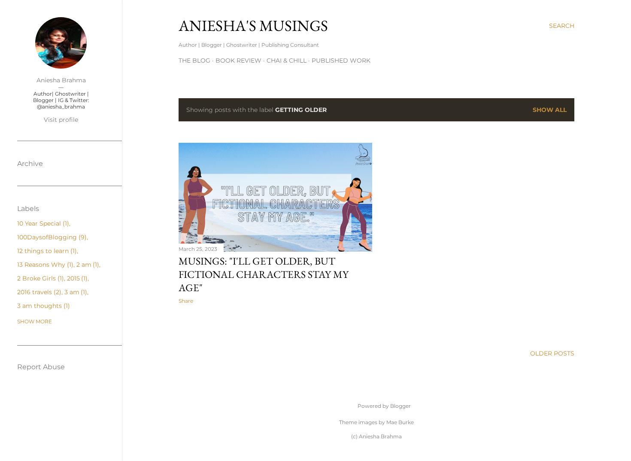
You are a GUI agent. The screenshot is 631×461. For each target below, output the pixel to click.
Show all (550, 110)
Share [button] (186, 301)
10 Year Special (42, 223)
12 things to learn (46, 251)
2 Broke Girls (39, 278)
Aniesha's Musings (253, 25)
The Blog (194, 60)
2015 (76, 278)
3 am (74, 292)
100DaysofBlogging (51, 237)
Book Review (238, 60)
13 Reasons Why (44, 264)
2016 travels (38, 292)
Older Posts (552, 353)
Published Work (341, 60)
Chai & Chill (286, 60)
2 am (86, 264)
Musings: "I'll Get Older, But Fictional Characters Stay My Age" (264, 274)
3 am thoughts (42, 306)
